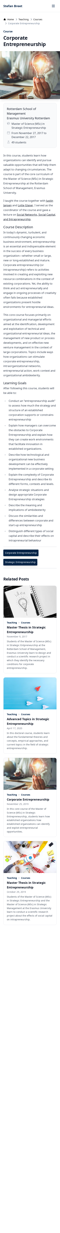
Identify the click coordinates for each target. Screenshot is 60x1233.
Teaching (23, 19)
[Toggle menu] (53, 6)
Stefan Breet (12, 6)
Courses (37, 19)
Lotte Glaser (25, 205)
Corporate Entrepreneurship (21, 552)
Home (10, 19)
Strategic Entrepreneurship (20, 562)
